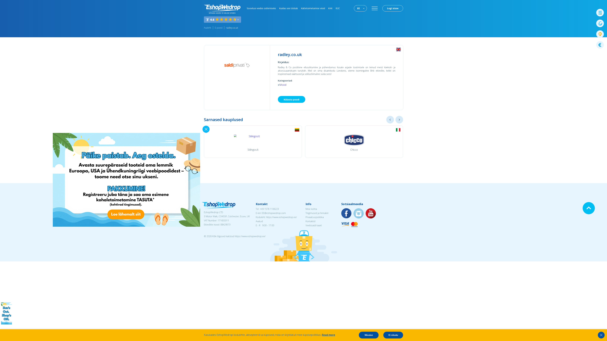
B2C (338, 8)
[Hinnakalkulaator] (600, 12)
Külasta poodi (291, 99)
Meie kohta (311, 208)
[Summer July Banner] (6, 323)
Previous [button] (390, 119)
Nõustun (369, 335)
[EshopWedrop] (222, 9)
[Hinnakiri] (600, 45)
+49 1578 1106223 (269, 208)
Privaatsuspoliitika (315, 217)
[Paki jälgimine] (600, 34)
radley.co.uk (232, 27)
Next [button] (399, 119)
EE (358, 8)
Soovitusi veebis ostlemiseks (261, 8)
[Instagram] (358, 213)
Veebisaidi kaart (314, 225)
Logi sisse (393, 8)
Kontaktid (310, 221)
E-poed (218, 27)
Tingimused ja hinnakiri (317, 213)
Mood (282, 85)
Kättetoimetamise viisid (313, 8)
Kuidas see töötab (288, 8)
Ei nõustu (393, 335)
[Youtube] (371, 213)
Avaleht (207, 27)
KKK (330, 8)
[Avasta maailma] (600, 23)
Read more (328, 335)
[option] (253, 142)
